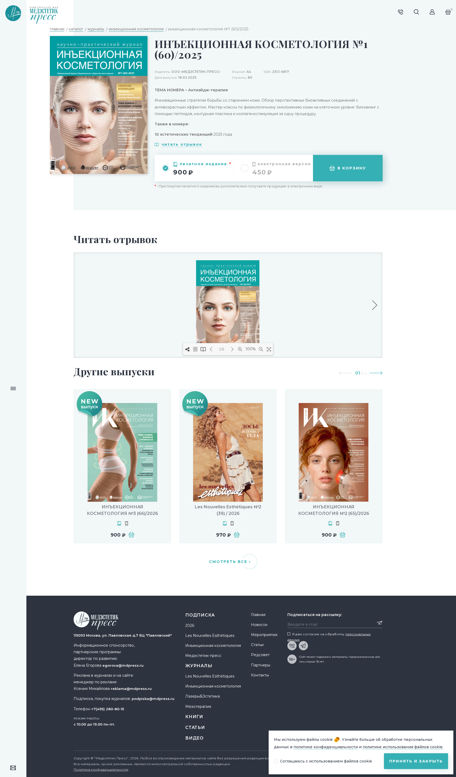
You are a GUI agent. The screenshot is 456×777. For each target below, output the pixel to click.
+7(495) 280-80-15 (107, 709)
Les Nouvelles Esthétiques (209, 635)
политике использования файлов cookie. (403, 747)
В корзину (352, 168)
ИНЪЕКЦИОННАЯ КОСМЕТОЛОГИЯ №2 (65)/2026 (333, 510)
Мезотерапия (198, 706)
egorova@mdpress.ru (123, 665)
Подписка (200, 615)
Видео (194, 738)
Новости (259, 624)
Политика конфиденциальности (101, 769)
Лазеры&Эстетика (202, 696)
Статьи (195, 727)
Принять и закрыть (416, 761)
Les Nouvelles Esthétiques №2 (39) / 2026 (228, 510)
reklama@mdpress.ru (131, 688)
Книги (194, 716)
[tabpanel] (122, 466)
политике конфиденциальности (325, 747)
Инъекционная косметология (213, 645)
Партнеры (260, 665)
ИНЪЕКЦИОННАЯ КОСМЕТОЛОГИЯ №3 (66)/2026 (122, 510)
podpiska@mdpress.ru (153, 699)
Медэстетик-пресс (203, 655)
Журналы (198, 665)
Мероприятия (264, 634)
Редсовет (260, 654)
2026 (189, 625)
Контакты (260, 675)
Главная (258, 614)
